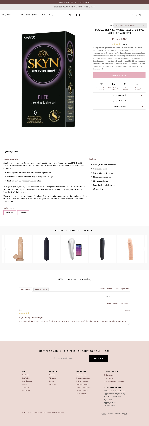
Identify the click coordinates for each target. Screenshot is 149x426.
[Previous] (5, 249)
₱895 (130, 244)
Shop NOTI (6, 15)
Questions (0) (41, 289)
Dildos (51, 381)
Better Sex (10, 213)
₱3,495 (74, 245)
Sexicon (16, 15)
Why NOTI (25, 15)
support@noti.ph (110, 403)
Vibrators (52, 378)
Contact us (25, 387)
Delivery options (82, 381)
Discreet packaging (83, 378)
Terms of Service (82, 390)
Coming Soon (119, 75)
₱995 (102, 245)
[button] (7, 15)
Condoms (23, 213)
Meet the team (27, 381)
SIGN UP (98, 358)
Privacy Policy (81, 393)
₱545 (46, 243)
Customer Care (81, 375)
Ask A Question (122, 289)
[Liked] (129, 324)
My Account (26, 390)
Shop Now (90, 7)
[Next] (143, 249)
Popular (115, 303)
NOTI (29, 412)
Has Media (124, 303)
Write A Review (105, 289)
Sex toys (52, 375)
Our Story (25, 375)
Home (110, 25)
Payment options (82, 384)
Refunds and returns (83, 387)
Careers (24, 384)
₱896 (18, 245)
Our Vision (25, 378)
